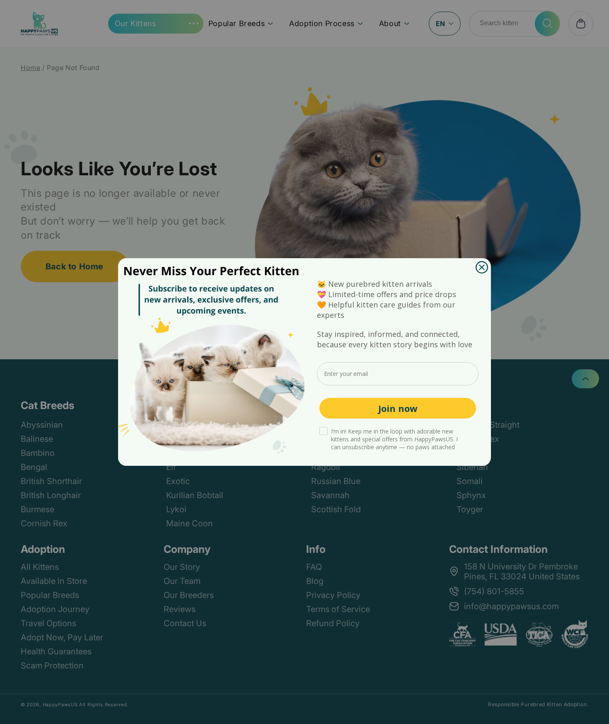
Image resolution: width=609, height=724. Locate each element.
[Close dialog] (482, 267)
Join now (398, 408)
